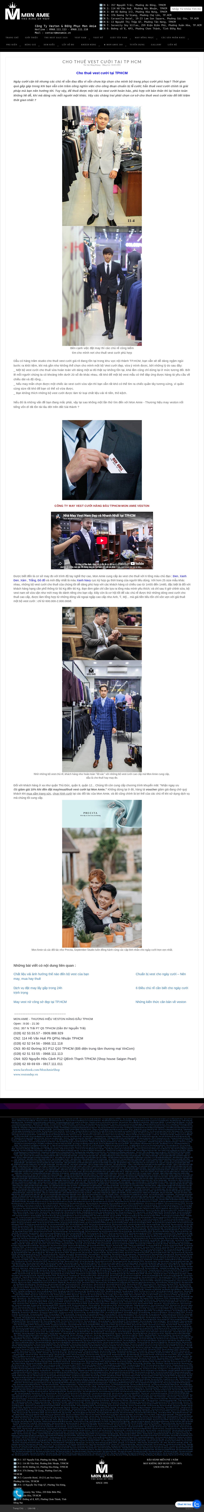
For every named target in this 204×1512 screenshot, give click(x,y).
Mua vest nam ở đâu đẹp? (66, 1411)
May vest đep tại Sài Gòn (29, 1317)
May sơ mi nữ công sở (112, 1414)
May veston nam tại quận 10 (37, 1453)
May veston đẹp (185, 1296)
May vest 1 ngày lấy (62, 1236)
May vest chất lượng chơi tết (97, 1240)
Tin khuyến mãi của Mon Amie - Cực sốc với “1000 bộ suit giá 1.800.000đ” (54, 1140)
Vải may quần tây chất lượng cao (114, 1312)
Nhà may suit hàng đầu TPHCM (91, 1324)
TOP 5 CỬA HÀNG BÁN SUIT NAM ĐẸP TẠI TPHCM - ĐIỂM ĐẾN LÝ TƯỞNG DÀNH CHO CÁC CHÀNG (123, 1191)
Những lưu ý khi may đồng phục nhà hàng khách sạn (103, 1141)
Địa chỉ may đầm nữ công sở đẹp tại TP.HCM (105, 1437)
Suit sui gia (77, 1404)
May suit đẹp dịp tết (134, 1240)
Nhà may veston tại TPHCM (145, 1303)
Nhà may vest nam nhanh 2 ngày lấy (111, 1263)
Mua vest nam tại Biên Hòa (109, 1345)
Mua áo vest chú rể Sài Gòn (51, 1326)
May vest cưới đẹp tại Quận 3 (24, 1379)
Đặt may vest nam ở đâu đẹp (85, 1302)
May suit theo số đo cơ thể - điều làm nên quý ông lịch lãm (115, 1374)
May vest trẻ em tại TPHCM (107, 1416)
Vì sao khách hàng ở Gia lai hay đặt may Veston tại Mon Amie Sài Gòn (88, 1389)
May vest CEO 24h (35, 1266)
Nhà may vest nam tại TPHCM (57, 1289)
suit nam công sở (66, 1400)
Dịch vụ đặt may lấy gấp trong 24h (38, 988)
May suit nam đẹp (90, 1287)
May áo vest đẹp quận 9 (132, 1321)
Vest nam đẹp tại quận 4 (28, 1333)
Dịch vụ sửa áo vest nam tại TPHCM (77, 1303)
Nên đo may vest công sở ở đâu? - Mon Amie (57, 1138)
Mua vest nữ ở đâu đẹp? (51, 1411)
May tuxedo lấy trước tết (144, 1254)
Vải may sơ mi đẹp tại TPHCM (176, 1312)
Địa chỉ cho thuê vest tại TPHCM (160, 1305)
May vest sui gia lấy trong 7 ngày (125, 1226)
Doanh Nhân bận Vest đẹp (116, 1323)
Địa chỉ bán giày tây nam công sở (177, 1273)
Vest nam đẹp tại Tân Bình (53, 1331)
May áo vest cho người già (46, 1354)
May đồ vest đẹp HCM (49, 1319)
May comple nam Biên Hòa (94, 1342)
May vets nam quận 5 (173, 1286)
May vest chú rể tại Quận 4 (110, 1397)
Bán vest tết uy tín (138, 1214)
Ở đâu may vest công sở (68, 1240)
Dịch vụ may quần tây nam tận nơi (118, 1203)
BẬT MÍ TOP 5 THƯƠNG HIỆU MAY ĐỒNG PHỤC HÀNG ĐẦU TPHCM (61, 1194)
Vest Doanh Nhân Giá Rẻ (78, 1409)
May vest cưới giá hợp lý (108, 1279)
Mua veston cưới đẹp (61, 1360)
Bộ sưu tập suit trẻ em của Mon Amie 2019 (119, 1282)
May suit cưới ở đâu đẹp (91, 1374)
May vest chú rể (129, 1252)
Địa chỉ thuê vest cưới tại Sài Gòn (131, 1377)
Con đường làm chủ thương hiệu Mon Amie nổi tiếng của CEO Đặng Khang (144, 1127)
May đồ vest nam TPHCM (161, 1298)
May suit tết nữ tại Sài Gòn (48, 1256)
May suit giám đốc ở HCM (101, 1277)
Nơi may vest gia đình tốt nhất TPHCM (58, 1224)
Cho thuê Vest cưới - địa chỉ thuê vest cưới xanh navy (87, 1428)
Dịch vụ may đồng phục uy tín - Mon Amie (40, 1136)
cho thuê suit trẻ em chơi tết (119, 1242)
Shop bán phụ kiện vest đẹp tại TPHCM (126, 1351)
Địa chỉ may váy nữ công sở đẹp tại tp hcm (26, 1439)
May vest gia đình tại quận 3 (57, 1229)
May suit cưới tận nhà (99, 1284)
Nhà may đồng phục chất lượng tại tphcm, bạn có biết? (144, 1143)
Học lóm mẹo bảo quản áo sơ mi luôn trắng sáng (154, 1370)
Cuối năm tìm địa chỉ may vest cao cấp (169, 1258)
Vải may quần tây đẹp (144, 1312)
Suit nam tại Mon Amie (158, 1407)
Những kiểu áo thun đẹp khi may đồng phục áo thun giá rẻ (163, 1141)
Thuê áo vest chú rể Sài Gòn (63, 1319)
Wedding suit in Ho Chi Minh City (53, 1316)
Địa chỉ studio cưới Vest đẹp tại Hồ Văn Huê (28, 1384)
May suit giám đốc (114, 1277)
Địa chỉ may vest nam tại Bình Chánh (81, 1395)
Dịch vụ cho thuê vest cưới (60, 1444)
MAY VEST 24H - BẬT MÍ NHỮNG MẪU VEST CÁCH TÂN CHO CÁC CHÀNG (131, 1178)
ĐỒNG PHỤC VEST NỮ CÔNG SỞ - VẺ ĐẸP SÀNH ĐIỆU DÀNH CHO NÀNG (124, 1168)
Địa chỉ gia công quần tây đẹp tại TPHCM (30, 1368)
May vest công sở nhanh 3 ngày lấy (35, 1263)
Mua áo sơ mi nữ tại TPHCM (160, 1419)
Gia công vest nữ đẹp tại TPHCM (136, 1365)
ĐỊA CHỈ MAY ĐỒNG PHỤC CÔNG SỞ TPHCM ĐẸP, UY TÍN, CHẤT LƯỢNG (77, 1154)
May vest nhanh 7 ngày (27, 1228)
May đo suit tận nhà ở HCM (73, 1284)
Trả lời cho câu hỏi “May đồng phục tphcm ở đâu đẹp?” (90, 1148)
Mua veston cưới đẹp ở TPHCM (36, 1347)
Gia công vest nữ (34, 1370)
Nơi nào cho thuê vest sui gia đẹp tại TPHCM (164, 1222)
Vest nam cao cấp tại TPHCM (58, 1270)
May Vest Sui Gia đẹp (26, 1418)
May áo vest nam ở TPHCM (95, 1349)
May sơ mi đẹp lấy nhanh (109, 1235)
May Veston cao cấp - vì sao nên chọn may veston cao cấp (95, 1393)
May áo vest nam (42, 1300)
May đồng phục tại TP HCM (136, 1455)
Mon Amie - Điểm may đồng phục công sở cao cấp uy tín (151, 1152)
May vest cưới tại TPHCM (62, 1252)
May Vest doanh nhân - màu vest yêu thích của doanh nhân (70, 1426)
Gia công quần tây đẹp (113, 1309)
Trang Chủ (12, 38)
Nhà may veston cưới (94, 1305)
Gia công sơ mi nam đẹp (126, 1309)
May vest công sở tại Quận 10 (93, 1280)
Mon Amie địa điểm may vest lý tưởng (73, 1279)
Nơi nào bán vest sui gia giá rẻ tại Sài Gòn (36, 1224)
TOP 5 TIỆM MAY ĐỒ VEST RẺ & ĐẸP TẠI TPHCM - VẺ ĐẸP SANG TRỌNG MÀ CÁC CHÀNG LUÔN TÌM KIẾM (93, 1192)
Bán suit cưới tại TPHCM (72, 1261)
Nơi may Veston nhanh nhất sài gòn (153, 1381)
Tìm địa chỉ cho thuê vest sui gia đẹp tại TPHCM (72, 1221)
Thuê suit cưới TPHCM (159, 1323)
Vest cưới (59, 1265)
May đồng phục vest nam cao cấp (43, 1280)
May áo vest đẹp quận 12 (90, 1321)
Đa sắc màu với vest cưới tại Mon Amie (59, 1363)
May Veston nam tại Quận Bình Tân (25, 1451)
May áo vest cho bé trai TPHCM (110, 1360)
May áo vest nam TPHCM (151, 1302)
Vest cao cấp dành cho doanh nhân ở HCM (59, 1268)
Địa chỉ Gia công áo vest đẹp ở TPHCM (76, 1368)
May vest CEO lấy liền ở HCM (49, 1266)
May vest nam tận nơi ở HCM (25, 1286)
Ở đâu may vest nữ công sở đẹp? (165, 1414)
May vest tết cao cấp (118, 1219)
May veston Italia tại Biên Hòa (43, 1342)
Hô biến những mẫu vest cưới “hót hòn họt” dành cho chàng (53, 1134)
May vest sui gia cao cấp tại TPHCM (150, 1215)
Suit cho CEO (42, 1243)
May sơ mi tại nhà (174, 1208)
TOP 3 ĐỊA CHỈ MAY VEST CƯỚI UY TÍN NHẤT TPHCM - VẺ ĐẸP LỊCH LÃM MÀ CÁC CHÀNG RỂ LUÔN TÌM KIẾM (122, 1198)
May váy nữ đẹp (92, 1411)
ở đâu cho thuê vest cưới (99, 1249)
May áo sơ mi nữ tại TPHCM (92, 1360)
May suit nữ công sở (32, 1400)
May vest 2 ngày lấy (50, 1236)
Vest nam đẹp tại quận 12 (97, 1331)
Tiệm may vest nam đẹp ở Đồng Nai (147, 1340)
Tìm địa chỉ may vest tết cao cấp (131, 1215)
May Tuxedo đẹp (22, 1300)
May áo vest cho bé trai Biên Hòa (42, 1340)
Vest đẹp (186, 1442)
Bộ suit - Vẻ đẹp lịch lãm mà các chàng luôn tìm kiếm (143, 1129)
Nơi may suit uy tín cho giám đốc (132, 1275)
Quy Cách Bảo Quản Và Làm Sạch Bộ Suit (53, 1131)
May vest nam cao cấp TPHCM (71, 1358)
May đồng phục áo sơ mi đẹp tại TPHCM (116, 1289)
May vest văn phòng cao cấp (140, 1238)
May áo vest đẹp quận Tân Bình (52, 1321)
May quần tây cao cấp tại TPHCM (96, 1291)
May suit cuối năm (134, 1256)
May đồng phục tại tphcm (155, 1425)
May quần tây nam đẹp (148, 1411)
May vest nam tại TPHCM (122, 1296)
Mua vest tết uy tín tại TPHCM (124, 1214)
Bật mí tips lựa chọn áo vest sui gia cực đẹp (113, 1133)
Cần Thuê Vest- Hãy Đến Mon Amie (78, 1444)
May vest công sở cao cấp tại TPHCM (52, 1242)
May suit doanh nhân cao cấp (130, 1358)
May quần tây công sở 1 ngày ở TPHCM (25, 1235)
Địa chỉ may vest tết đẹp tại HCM (84, 1215)
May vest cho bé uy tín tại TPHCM (43, 1231)
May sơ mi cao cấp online (153, 1210)
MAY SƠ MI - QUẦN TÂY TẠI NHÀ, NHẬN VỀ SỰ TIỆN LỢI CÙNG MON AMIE (98, 1180)
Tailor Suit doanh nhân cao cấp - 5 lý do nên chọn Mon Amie (72, 1141)
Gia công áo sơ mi (163, 1368)
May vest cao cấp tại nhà (47, 1210)
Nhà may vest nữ (34, 1287)
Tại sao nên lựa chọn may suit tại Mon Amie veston (70, 1374)
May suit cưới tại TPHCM (108, 1324)
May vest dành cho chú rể (115, 1266)
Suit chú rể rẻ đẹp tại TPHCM (150, 1404)
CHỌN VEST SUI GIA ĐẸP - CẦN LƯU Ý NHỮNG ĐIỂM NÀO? (44, 1192)
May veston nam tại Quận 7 (146, 1279)
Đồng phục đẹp (62, 1282)
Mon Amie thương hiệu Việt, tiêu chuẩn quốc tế (163, 1374)
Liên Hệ (172, 45)
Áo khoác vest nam (150, 1300)
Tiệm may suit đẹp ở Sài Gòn (69, 1370)
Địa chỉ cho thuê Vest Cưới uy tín (101, 1384)
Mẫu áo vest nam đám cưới (120, 1300)
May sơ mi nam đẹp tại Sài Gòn (95, 1293)
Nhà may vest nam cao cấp (37, 1331)
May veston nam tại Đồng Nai (119, 1453)
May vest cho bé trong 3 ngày (76, 1231)
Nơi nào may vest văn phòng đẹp (46, 1238)
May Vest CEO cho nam (93, 1205)
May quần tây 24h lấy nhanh (61, 1235)
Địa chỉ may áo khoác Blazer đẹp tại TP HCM (79, 1437)
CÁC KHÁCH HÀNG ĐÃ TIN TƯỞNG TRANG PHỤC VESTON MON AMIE (120, 1156)
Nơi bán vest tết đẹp (36, 1215)
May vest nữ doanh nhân (151, 1268)
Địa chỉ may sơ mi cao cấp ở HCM (76, 1293)
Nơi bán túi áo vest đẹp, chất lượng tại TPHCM (42, 1367)
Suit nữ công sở (56, 1400)
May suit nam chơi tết (81, 1256)
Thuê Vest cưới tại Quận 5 (84, 1384)
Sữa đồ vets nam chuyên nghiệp (88, 1307)
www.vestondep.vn (26, 1074)
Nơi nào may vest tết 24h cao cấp (74, 1219)
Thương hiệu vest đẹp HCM (168, 1316)
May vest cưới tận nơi (87, 1286)
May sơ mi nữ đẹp (108, 1294)
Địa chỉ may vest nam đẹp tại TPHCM (170, 1356)
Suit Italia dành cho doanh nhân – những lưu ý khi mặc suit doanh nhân (35, 1426)
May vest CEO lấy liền (180, 1266)
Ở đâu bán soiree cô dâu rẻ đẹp (23, 1402)
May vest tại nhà (103, 1203)
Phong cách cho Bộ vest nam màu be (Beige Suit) (119, 1439)
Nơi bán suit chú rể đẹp (119, 1404)
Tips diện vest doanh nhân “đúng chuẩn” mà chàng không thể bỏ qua (88, 1138)
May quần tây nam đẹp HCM (113, 1291)
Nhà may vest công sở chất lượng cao (129, 1258)
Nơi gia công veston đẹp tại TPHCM (79, 1310)
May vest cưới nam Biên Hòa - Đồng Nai (164, 1337)
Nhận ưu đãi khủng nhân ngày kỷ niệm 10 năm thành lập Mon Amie (93, 1140)
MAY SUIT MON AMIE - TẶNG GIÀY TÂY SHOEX (174, 1192)
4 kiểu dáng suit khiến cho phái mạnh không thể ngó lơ (121, 1138)
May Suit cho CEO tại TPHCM (59, 1245)
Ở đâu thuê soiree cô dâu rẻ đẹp (41, 1402)
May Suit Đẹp (135, 1298)
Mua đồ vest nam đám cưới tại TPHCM (166, 1354)
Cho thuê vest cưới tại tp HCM (85, 1446)
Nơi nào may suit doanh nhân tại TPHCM (123, 1243)
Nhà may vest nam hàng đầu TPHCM (95, 1356)
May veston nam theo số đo (62, 1448)
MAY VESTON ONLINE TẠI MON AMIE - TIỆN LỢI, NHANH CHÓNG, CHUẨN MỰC (69, 1191)
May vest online (141, 1212)
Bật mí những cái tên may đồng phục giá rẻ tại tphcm (172, 1150)
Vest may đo (185, 1356)
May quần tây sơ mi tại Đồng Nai (41, 1337)
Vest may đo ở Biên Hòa (26, 1340)
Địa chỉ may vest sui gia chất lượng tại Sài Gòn (52, 1233)
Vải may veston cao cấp (155, 1314)
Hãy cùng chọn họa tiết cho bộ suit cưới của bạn (110, 1127)
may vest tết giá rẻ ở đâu (167, 1240)
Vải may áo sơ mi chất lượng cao (29, 1312)
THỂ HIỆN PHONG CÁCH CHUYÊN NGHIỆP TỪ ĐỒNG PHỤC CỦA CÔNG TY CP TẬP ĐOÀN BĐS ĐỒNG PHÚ (140, 1157)
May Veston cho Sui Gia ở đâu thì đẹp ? (119, 1421)
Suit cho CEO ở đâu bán (68, 1243)
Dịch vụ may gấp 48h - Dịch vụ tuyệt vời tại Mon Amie (50, 1133)
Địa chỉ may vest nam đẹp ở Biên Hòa (119, 1344)
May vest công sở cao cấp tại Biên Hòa (81, 1344)
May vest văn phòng (22, 1240)
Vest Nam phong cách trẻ (57, 1442)
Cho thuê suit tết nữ (158, 1259)
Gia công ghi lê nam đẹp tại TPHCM (97, 1368)
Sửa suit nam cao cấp (65, 1305)
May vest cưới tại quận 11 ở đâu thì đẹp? (178, 1395)
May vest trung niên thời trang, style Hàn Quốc (121, 1372)
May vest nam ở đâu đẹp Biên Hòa (61, 1342)
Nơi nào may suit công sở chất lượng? (57, 1398)
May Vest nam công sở (72, 1416)
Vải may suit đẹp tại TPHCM (56, 1314)
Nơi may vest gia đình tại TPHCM (79, 1224)
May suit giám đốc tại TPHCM (143, 1243)
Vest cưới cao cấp (117, 1245)
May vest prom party (101, 1282)
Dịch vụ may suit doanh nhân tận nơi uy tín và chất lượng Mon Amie (30, 1119)
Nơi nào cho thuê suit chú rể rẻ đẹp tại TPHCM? (47, 1405)
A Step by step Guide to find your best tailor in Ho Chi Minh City (117, 1316)
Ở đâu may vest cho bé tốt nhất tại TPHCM (53, 1217)
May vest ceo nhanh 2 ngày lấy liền (170, 1263)
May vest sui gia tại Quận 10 (57, 1226)
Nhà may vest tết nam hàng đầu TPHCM (178, 1249)
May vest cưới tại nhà (67, 1379)
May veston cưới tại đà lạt (26, 1389)
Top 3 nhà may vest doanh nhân (113, 1199)
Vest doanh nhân (100, 1287)
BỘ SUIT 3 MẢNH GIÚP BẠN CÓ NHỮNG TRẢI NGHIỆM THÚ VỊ (35, 1157)
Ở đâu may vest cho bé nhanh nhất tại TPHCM (78, 1217)
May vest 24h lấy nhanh (112, 1236)
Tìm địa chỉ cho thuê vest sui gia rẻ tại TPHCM (45, 1221)
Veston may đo (24, 1268)
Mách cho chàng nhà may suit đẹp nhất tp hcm (27, 1147)
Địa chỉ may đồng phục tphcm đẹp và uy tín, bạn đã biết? (114, 1143)
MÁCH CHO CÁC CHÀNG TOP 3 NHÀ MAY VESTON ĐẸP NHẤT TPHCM (83, 1199)
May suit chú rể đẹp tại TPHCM (175, 1323)
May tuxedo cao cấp (180, 1254)
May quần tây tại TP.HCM (114, 1375)
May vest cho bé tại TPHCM (56, 1219)
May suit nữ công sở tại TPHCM (178, 1398)
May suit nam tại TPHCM (159, 1287)
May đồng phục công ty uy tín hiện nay (130, 1277)
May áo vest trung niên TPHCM (171, 1360)
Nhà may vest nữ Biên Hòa (59, 1340)
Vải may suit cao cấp (80, 1314)
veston (165, 1442)
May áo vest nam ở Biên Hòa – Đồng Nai (133, 1335)
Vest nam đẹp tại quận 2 (55, 1333)
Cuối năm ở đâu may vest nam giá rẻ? (39, 1259)
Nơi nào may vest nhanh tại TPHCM (26, 1222)
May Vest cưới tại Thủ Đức (74, 1391)
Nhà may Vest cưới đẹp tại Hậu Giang (76, 1388)
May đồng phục (149, 1455)
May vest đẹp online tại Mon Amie (108, 1212)
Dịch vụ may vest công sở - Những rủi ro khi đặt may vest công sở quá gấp (130, 1134)
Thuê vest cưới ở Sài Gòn (48, 1328)
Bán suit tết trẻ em (161, 1242)
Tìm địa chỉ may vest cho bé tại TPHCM (29, 1217)
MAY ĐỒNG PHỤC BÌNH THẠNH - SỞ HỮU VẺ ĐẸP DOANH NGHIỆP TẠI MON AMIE (87, 1161)
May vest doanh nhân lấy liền (83, 1266)
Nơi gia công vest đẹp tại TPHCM (59, 1310)
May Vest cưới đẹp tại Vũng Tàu (135, 1388)
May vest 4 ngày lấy (22, 1236)
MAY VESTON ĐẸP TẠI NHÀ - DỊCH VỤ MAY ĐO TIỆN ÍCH (148, 1196)
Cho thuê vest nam (99, 1289)
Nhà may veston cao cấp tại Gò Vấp (101, 1395)
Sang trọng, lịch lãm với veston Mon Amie (128, 1280)
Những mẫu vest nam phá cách (86, 1455)
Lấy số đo (68, 45)
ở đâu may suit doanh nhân (104, 1243)
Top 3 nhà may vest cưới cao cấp (132, 1199)
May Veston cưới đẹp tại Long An (162, 1389)
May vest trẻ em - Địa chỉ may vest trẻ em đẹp (44, 1393)
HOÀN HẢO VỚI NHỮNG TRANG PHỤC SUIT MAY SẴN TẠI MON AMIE (34, 1164)
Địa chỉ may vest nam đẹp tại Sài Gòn (82, 1330)
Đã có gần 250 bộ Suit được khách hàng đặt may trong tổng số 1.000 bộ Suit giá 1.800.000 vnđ (124, 1131)
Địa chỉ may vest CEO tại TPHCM (172, 1270)
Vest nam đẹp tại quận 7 (165, 1331)
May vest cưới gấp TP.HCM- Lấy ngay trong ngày (173, 1375)
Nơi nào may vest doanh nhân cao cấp (152, 1275)
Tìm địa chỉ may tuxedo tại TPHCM (57, 1247)
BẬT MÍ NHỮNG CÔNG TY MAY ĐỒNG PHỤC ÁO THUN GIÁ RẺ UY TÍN (137, 1163)
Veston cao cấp (81, 1287)
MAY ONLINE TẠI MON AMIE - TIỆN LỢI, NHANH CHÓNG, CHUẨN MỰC (91, 1164)
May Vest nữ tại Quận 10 (72, 1423)
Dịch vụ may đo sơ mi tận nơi (50, 1205)
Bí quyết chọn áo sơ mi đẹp (170, 1379)
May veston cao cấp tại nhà (81, 1379)
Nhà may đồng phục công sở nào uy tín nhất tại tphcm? (132, 1141)
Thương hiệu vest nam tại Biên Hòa (24, 1344)
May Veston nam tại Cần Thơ (34, 1449)
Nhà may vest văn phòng (171, 1238)
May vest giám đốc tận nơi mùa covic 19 (37, 1201)
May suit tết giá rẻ (68, 1242)
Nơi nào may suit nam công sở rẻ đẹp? (104, 1398)
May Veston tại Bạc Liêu (38, 1386)
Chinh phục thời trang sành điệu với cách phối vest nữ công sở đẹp (140, 1136)
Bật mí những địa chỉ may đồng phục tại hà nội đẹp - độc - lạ (35, 1145)
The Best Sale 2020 (56, 38)
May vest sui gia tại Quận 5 (73, 1226)
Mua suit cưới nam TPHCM (42, 1324)
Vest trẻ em (145, 1416)
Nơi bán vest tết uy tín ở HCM (26, 1214)
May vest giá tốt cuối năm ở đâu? (23, 1252)
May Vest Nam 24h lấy (21, 1440)
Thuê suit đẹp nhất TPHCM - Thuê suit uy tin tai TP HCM (97, 1425)
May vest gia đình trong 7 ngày (138, 1228)
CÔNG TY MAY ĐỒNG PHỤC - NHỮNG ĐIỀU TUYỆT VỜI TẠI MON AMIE (36, 1168)
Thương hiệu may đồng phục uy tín (27, 1291)
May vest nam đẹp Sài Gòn (140, 1333)
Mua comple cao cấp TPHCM (163, 1279)
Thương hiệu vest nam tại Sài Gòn (180, 1328)
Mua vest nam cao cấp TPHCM (147, 1358)
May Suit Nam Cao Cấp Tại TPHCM (33, 1407)
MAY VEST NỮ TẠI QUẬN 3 (135, 1423)
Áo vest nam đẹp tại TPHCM (173, 1440)
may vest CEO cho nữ (80, 1205)
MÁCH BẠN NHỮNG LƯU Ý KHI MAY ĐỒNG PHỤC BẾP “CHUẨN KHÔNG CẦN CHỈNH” (138, 1161)
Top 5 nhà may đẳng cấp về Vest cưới (140, 1384)
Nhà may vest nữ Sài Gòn (78, 1354)
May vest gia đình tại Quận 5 (41, 1229)
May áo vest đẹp (82, 1323)
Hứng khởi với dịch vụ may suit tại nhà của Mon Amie (103, 1122)
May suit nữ (67, 1407)
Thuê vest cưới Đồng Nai (145, 1337)
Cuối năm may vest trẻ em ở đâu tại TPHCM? (107, 1259)
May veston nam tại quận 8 (94, 1451)
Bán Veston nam (116, 1448)
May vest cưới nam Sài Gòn (82, 1326)
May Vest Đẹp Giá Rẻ (26, 1421)
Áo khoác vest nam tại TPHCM (62, 1294)
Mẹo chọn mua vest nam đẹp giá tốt (140, 1421)
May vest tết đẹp (129, 1219)
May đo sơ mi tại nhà (149, 1208)
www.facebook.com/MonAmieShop (37, 1069)
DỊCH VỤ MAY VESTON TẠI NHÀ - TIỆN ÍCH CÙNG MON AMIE (56, 1182)
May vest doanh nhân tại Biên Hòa (79, 1345)
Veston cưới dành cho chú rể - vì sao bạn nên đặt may (99, 1432)
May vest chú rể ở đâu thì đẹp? (122, 1418)
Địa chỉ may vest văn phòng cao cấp (160, 1236)
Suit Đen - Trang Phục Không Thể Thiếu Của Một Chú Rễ (47, 1433)
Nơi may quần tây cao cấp (86, 1289)
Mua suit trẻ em (115, 1402)
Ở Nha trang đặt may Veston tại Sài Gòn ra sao (120, 1389)
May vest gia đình (124, 1228)
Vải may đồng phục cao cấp (180, 1310)
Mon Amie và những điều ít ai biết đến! (41, 1129)
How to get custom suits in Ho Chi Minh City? (147, 1316)
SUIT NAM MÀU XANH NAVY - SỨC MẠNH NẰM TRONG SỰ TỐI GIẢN (54, 1180)
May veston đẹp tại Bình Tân (90, 1391)
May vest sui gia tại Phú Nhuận (89, 1226)
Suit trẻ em (186, 1402)
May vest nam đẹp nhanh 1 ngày (71, 1265)
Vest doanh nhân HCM (112, 1326)
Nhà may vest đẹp (137, 1363)
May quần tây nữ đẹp (136, 1411)
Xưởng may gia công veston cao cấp (165, 1300)
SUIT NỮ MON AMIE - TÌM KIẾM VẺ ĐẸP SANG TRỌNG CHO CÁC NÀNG (147, 1177)
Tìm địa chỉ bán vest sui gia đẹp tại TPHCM (173, 1215)
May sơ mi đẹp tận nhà (162, 1208)
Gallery (156, 45)
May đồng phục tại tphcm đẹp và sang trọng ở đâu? (119, 1148)
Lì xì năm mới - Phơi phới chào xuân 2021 (163, 1134)
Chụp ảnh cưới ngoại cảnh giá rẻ (155, 1440)
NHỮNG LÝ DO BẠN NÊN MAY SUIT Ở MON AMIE (170, 1198)
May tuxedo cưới (22, 1298)
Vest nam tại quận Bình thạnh (53, 1455)
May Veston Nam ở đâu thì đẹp (22, 1386)
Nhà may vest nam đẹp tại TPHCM (71, 1365)
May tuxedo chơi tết (169, 1254)
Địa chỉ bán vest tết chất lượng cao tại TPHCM (89, 1214)
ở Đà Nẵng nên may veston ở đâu (143, 1389)
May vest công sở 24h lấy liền (103, 1242)
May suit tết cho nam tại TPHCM (65, 1256)
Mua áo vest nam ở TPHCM (43, 1349)
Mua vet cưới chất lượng (95, 1379)
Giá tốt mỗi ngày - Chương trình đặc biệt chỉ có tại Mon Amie (81, 1131)
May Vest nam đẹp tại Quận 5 (94, 1397)
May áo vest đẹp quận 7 (159, 1321)
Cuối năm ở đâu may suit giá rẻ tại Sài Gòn (82, 1259)
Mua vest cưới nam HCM (126, 1326)
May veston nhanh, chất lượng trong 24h (152, 1377)
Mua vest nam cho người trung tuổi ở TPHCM (28, 1328)
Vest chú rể (109, 1245)
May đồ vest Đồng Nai (151, 1335)
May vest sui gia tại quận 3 (145, 1217)
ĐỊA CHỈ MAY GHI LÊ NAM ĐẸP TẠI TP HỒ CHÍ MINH (61, 1435)
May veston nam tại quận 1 (22, 1453)
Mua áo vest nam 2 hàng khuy (125, 1361)
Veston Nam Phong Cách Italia (144, 1444)
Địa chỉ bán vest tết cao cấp (56, 1214)
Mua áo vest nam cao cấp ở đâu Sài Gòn (128, 1330)
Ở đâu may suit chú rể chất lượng (100, 1400)
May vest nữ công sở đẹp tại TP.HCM (40, 1002)
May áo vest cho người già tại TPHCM (66, 1328)
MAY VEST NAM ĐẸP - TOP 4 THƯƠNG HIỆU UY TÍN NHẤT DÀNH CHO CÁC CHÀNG (143, 1182)
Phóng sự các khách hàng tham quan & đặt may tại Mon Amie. (78, 1126)
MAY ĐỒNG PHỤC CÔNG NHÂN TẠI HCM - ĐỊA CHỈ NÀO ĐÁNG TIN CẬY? (48, 1159)
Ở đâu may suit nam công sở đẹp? (159, 1398)
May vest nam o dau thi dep (175, 1442)
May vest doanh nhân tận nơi (100, 1266)
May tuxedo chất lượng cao (41, 1296)
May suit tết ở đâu (36, 1242)
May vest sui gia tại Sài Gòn (41, 1226)
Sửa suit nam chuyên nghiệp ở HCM (168, 1302)
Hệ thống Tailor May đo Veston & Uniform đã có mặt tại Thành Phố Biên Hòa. (37, 1335)
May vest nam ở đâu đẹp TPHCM (99, 1347)
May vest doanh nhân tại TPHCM (168, 1277)
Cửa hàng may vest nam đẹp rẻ (151, 1356)
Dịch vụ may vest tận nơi (61, 1208)
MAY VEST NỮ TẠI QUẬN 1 (152, 1423)
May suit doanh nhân (183, 1277)
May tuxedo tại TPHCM (61, 1298)
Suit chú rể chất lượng (101, 1405)
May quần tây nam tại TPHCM (92, 1279)
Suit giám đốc (21, 1243)
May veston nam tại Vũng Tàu (154, 1453)
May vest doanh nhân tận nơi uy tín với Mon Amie (136, 1119)
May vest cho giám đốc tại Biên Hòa (146, 1338)
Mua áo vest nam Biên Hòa (100, 1344)
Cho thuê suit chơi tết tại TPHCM (146, 1242)
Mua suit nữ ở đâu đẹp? (166, 1405)
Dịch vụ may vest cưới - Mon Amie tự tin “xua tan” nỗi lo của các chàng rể (89, 1134)
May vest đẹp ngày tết (146, 1250)
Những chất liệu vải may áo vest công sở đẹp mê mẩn (67, 1136)
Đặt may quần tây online (105, 1210)
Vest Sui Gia (36, 1418)
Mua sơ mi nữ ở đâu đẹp (37, 1411)
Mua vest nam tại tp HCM (158, 1409)
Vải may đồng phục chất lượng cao (162, 1310)
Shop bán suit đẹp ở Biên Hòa (61, 1345)
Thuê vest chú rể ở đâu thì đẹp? (48, 1418)
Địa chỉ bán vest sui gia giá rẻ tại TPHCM (140, 1233)
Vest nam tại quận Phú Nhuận (170, 1453)
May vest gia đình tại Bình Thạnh (123, 1229)
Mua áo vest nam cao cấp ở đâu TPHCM (92, 1358)
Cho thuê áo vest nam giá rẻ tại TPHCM (157, 1446)
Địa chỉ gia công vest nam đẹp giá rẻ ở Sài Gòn (158, 1365)
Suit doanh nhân (121, 1353)
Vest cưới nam (158, 1303)
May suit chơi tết (144, 1240)
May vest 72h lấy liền (87, 1236)
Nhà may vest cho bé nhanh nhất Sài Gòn (100, 1224)
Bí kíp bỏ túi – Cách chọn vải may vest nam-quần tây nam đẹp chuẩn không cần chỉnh (55, 1372)
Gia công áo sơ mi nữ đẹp (150, 1368)
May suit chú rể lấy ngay (96, 1258)
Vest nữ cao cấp (183, 1293)
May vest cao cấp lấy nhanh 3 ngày (179, 1261)
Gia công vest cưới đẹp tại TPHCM (130, 1367)
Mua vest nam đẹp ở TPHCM (102, 1302)
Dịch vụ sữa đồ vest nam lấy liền (164, 1307)
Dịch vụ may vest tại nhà (23, 1210)
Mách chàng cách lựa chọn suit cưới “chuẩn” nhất (150, 1147)
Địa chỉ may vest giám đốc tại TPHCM (77, 1270)
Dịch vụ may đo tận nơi (145, 1207)
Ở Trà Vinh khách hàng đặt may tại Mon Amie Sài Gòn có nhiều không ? (136, 1386)
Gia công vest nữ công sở (62, 1367)
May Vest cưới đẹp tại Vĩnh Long (164, 1386)
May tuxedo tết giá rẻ (94, 1254)
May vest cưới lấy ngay (99, 1252)
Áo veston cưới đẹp (36, 1305)
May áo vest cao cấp (122, 1319)
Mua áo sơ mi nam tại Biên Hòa (110, 1338)
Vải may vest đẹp (143, 1314)
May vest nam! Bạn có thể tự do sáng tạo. (146, 1412)
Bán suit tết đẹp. (171, 1242)
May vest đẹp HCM (42, 1317)
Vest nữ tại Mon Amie (161, 1282)
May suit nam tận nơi (87, 1284)
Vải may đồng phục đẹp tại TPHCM (142, 1310)
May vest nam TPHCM (22, 1326)
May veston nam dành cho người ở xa (165, 1448)
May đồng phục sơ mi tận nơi (160, 1207)
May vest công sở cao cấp (120, 1261)
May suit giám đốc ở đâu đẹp (160, 1243)
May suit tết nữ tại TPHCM (33, 1256)
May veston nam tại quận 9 (79, 1451)
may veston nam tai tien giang (51, 1449)
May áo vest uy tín (72, 1323)
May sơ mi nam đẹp (139, 1293)
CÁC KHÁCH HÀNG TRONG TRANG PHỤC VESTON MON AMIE (90, 1178)
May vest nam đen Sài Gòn (66, 1326)
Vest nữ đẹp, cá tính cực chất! (36, 1419)
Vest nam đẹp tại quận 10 (124, 1331)
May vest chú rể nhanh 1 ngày (89, 1265)
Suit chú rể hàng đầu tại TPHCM (85, 1405)
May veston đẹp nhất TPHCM (50, 1305)
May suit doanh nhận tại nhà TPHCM (116, 1284)
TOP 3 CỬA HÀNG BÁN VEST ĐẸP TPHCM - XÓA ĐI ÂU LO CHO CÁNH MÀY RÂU (67, 1196)
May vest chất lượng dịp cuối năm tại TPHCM (30, 1254)
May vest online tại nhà (92, 1203)
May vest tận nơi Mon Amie (30, 1208)
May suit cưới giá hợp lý (40, 1258)
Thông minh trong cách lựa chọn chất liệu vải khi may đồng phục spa (152, 1148)
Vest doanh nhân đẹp (105, 1268)
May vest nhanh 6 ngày (40, 1228)
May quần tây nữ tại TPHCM (76, 1298)
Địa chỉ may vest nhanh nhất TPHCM (76, 1233)
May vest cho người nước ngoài (56, 1284)
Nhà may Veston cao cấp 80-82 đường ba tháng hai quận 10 (92, 1382)
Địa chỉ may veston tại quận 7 (63, 1397)
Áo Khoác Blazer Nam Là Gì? (141, 1439)
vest (161, 1442)
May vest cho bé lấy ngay (125, 1231)
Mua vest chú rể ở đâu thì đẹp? (66, 1418)
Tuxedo (125, 1245)
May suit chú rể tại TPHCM (55, 1258)
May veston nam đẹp (141, 1272)
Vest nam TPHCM (90, 1300)
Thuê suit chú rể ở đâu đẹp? (88, 1404)
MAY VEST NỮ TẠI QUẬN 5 (119, 1423)
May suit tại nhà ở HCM (149, 1284)
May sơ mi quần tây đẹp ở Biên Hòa (25, 1342)
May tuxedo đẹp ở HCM (175, 1298)
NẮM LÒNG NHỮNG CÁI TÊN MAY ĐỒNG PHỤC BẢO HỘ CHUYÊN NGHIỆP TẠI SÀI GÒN (90, 1163)
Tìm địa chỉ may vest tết (82, 1240)
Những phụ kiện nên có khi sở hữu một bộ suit (44, 1282)
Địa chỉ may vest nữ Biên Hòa (156, 1344)
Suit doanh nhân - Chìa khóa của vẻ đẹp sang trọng (47, 1126)
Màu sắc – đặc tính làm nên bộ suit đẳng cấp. (58, 1409)
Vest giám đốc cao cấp (174, 1265)
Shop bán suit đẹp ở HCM (78, 1361)
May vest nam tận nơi (99, 1286)
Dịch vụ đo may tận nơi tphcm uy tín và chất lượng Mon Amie (166, 1119)
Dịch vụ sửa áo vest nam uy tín (171, 1303)
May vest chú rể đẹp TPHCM (107, 1351)
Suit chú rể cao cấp (180, 1247)
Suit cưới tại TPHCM (148, 1247)
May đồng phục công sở (160, 1455)
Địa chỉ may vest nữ (111, 1287)
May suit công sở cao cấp (111, 1258)
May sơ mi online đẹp (22, 1212)
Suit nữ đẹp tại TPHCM (86, 1407)
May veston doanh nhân (70, 1277)
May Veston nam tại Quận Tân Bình (45, 1451)
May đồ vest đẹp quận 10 (99, 1317)
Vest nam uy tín (88, 1335)
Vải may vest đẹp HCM (111, 1314)
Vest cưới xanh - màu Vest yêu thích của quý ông (154, 1393)
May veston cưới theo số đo (77, 1448)
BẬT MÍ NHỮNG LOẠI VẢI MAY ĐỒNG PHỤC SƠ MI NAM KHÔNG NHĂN (49, 1178)
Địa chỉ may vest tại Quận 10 (60, 1280)
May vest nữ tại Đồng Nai (164, 1335)
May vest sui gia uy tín (177, 1224)
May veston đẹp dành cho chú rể (156, 1272)
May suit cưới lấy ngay (27, 1258)
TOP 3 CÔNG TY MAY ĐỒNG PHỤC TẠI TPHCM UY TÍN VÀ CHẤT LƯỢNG (60, 1166)
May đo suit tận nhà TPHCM (134, 1284)
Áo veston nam (34, 1303)
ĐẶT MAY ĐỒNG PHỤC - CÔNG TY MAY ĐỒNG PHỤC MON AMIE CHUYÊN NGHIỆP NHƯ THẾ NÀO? (142, 1164)
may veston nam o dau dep (176, 1446)
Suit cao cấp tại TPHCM (89, 1243)
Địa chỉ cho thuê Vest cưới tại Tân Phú (109, 1391)
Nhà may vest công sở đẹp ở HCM (60, 1259)
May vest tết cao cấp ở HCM (101, 1215)
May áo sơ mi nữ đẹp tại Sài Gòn (40, 1293)
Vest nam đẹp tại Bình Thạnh (82, 1331)
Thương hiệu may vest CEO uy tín (138, 1270)
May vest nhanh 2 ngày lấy (96, 1228)
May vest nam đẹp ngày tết (105, 1219)
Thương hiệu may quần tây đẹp (153, 1289)
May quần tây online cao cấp (90, 1210)
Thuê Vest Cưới (47, 1444)
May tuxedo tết (70, 1254)
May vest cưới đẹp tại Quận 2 (145, 1397)
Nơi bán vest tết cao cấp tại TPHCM (153, 1214)
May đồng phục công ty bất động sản (171, 1289)
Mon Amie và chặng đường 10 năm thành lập (170, 1129)
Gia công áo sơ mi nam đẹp (134, 1368)
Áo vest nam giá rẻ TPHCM (55, 1302)
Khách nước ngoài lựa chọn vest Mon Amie (143, 1282)
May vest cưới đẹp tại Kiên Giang (107, 1386)
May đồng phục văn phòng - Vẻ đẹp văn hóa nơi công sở (59, 1148)
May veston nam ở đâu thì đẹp (34, 1444)
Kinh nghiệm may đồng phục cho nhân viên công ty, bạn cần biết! (54, 1143)
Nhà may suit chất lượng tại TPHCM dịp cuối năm (48, 1250)
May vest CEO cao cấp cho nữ (34, 1207)
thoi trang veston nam (153, 1442)
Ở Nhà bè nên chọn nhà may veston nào (37, 1391)
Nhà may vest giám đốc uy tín (34, 1272)
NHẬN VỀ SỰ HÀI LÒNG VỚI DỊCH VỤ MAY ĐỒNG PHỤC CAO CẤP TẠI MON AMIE (38, 1161)
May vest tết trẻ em (158, 1250)
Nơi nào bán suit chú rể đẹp (175, 1404)
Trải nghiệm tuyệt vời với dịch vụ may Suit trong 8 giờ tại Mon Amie (147, 1145)
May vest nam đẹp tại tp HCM (53, 1412)
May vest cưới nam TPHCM (75, 1351)
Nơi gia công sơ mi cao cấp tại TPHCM (158, 1309)
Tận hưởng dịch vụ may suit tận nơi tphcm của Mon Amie (39, 1122)
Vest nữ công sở (84, 1416)
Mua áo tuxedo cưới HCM (147, 1354)
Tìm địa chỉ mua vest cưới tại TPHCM (172, 1245)
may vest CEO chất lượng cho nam (110, 1205)
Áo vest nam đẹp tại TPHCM (48, 1287)
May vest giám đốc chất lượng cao (158, 1265)
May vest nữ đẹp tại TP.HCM (98, 1375)
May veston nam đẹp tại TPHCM (135, 1273)
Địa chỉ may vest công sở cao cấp (149, 1258)
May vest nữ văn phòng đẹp (104, 1238)
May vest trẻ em (178, 1291)
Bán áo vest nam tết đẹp (41, 1214)
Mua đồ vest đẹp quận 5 (125, 1317)
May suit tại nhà (161, 1284)
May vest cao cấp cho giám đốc (58, 1353)
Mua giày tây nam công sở (160, 1273)
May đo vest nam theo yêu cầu (172, 1363)
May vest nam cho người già (79, 1349)
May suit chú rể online (83, 1258)
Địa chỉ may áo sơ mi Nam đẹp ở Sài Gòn (106, 1433)
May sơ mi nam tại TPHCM (21, 1287)
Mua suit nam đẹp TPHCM (75, 1353)
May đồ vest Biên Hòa (95, 1345)
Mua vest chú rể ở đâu (84, 1250)
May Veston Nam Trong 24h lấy (28, 1423)
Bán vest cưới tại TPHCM (40, 1261)
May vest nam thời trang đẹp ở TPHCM (36, 1363)
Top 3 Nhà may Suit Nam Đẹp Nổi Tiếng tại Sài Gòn (165, 1384)
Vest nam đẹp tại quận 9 (138, 1331)
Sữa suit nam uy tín (175, 1305)
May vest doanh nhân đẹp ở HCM (150, 1266)
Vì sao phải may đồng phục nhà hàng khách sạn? (93, 1150)
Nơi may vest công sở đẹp (87, 1261)
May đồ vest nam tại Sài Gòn (162, 1328)
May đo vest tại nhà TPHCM (41, 1286)
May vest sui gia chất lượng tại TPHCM (126, 1217)
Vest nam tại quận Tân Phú (37, 1455)
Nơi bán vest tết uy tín (70, 1214)
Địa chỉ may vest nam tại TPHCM (168, 1294)
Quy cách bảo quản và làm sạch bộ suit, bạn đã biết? (88, 1147)
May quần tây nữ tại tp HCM (104, 1411)
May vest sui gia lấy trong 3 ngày (144, 1226)
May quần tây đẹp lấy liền (76, 1235)
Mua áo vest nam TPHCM (181, 1358)
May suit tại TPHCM (171, 1324)
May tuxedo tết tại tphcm (81, 1254)
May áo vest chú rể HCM (36, 1326)
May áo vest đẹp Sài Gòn (149, 1319)
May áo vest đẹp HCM (163, 1319)
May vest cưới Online (156, 1379)
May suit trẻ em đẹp (176, 1402)
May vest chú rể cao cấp (177, 1252)
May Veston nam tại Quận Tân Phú (122, 1449)
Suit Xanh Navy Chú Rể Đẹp (107, 1409)
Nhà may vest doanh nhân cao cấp (52, 1272)
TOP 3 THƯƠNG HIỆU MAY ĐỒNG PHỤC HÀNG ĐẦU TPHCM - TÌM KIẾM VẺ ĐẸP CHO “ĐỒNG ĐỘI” (59, 1198)
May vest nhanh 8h (34, 1233)
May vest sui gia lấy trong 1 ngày (162, 1226)
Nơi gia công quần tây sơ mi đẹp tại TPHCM (114, 1365)
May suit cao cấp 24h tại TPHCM (96, 1245)
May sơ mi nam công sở (24, 1282)
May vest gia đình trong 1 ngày (172, 1228)
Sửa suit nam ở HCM (23, 1303)
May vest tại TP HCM (121, 1455)
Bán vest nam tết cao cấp (49, 1215)
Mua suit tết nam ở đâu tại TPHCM (115, 1250)
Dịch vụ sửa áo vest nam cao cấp (128, 1303)
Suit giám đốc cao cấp (31, 1243)
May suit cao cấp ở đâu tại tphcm (77, 1245)
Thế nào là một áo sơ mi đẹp (80, 1421)
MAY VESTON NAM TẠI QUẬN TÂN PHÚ (107, 1381)
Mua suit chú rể (163, 1404)
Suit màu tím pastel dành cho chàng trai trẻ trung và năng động (162, 1126)
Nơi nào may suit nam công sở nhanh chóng (81, 1398)
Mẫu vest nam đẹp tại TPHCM (104, 1300)
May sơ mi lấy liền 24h (140, 1235)
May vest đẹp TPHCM (54, 1317)
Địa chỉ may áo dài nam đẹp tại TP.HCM (73, 1439)
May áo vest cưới (111, 1319)
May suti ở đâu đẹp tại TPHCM (170, 1349)
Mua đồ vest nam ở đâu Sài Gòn (38, 1330)
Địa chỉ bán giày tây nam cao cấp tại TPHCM (63, 1273)
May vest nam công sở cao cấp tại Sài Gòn (104, 1330)
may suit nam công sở (45, 1400)
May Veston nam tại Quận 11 (63, 1451)
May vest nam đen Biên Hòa (71, 1338)
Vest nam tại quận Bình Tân (22, 1455)
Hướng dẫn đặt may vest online (90, 1212)
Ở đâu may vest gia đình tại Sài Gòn (162, 1221)
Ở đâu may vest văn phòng (178, 1236)
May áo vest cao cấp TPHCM (97, 1319)
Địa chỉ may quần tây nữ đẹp (136, 1289)
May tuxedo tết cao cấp (118, 1254)
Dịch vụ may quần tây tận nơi (136, 1203)
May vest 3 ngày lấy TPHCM (36, 1236)
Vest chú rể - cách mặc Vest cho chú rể (68, 1393)
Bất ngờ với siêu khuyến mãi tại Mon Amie (123, 1140)
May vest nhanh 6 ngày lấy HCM (172, 1235)
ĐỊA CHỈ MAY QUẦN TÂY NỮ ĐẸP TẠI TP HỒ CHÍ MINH (124, 1435)
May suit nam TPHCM (35, 1353)
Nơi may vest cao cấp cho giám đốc (173, 1275)
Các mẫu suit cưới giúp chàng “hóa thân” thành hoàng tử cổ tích (166, 1131)
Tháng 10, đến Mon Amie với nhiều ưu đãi (33, 1277)
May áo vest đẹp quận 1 (60, 1323)
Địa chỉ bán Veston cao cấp (171, 1381)
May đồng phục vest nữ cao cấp (61, 1361)
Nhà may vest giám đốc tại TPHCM (106, 1272)
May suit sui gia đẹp (46, 1404)
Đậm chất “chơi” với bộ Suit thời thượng (93, 1145)
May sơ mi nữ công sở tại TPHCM (75, 1414)
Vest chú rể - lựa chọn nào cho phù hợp (141, 1418)
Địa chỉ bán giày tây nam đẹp (118, 1273)
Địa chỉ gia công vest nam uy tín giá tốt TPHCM (107, 1367)
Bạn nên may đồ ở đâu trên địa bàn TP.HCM (58, 1375)
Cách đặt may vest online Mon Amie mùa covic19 (171, 1201)
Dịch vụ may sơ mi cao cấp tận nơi (154, 1203)
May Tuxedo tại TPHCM (146, 1298)
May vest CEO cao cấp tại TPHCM (40, 1273)
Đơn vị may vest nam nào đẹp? (52, 1365)
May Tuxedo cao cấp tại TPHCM (36, 1298)
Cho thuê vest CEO (98, 1207)
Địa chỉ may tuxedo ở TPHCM (172, 1296)
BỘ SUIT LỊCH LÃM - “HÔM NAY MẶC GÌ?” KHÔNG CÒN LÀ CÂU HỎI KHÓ (96, 1182)
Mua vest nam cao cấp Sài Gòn (168, 1330)
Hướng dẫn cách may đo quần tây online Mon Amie (68, 1210)
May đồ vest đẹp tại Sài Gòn (153, 1317)
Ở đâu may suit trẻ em (152, 1400)
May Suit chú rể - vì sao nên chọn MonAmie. (58, 1395)
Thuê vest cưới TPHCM (31, 1354)
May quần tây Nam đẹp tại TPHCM (85, 1433)
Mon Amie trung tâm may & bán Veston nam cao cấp (37, 1382)
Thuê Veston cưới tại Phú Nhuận (50, 1384)
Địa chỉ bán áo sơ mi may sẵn (147, 1291)
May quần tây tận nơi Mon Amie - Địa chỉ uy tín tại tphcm (117, 1120)
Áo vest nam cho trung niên (136, 1300)
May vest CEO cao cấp (116, 1275)
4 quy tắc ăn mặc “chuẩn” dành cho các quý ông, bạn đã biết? (119, 1147)
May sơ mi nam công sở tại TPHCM (95, 1414)
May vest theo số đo (91, 1448)
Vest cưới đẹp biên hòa (138, 1345)
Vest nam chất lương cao (76, 1335)
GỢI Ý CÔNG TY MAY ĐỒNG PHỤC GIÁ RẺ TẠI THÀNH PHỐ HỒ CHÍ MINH (104, 1166)
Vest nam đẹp (97, 1335)
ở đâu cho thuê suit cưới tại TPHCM (117, 1249)
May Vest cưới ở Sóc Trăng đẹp (88, 1386)
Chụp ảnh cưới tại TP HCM (175, 1455)
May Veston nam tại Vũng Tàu (86, 1449)
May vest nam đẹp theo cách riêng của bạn (84, 1412)
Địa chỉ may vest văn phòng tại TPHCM (66, 1238)
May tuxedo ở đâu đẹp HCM (137, 1296)
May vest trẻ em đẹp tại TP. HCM (131, 1375)
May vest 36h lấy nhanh (74, 1236)
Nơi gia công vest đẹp (113, 1310)
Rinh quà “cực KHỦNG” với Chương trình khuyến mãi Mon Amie (153, 1140)
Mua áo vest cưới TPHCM (140, 1349)
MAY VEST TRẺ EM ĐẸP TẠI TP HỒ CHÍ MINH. (35, 1437)
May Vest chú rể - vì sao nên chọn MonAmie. (159, 1432)
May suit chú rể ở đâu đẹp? (68, 1405)
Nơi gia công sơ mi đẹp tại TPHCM (179, 1309)
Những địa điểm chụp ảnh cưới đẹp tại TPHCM (65, 1440)
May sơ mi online (34, 1212)
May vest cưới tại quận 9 (31, 1397)
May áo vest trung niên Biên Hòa (174, 1344)
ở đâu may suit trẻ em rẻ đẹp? (137, 1400)
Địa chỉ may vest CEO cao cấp (28, 1275)
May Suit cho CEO (45, 1245)
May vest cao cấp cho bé (181, 1231)
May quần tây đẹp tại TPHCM (130, 1291)
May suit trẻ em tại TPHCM (162, 1402)
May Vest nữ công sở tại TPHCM (24, 1416)
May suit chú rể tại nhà (70, 1258)
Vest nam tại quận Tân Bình (69, 1455)
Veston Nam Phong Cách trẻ (65, 1453)
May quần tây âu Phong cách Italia (141, 1409)
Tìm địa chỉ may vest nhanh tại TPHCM (152, 1219)
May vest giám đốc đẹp (166, 1266)
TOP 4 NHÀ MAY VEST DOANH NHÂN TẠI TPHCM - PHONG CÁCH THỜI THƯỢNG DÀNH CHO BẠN (47, 1189)
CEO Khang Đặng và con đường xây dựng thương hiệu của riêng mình (78, 1127)
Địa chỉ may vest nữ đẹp (122, 1416)
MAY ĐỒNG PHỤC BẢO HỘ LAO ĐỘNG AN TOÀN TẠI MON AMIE (44, 1163)
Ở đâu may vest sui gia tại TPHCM (119, 1221)
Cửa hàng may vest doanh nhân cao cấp (133, 1268)
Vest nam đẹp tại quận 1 (69, 1333)
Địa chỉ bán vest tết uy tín (23, 1215)
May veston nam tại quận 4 (156, 1451)
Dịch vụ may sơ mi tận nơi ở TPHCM (175, 1203)
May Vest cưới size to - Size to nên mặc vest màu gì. (169, 1391)
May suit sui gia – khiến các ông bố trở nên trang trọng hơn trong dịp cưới (36, 1374)
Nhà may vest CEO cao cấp (120, 1270)
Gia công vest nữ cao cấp (147, 1367)
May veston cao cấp (105, 1354)
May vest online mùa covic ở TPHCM (146, 1201)
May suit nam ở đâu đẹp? (180, 1405)
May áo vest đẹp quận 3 (33, 1323)
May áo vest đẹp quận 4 (20, 1323)
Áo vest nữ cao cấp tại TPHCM (157, 1416)
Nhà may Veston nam (159, 1444)
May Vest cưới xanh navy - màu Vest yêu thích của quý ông (68, 1432)
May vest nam (93, 1418)
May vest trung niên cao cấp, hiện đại (144, 1372)
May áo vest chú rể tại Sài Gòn (80, 1319)
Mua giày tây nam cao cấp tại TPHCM (86, 1273)
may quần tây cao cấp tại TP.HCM (80, 1375)
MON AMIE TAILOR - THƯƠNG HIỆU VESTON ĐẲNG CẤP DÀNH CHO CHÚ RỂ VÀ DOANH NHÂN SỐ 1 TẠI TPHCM (131, 1184)
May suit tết (109, 1240)
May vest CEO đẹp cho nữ (66, 1205)
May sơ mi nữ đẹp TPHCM (171, 1293)
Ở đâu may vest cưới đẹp (170, 1377)
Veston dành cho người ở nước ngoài (132, 1448)
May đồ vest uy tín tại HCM (169, 1317)
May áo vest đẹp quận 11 (104, 1321)
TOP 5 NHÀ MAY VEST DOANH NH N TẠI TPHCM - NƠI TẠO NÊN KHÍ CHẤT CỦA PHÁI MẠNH (147, 1194)
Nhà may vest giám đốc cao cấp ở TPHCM (100, 1270)
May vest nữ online (45, 1212)
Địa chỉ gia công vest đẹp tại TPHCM (47, 1309)
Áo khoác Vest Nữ (148, 1433)
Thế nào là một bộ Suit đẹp (168, 1423)
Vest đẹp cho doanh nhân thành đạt (38, 1268)
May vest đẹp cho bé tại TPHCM (24, 1231)
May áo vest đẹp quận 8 (146, 1321)
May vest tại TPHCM (172, 1284)
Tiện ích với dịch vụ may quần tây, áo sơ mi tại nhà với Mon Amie (83, 1120)
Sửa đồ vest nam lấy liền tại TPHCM (37, 1302)
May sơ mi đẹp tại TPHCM (37, 1279)
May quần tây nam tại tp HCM (121, 1411)
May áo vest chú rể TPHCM (27, 1351)
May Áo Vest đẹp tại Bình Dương (160, 1421)
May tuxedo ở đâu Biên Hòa (75, 1340)
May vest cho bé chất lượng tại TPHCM (163, 1231)
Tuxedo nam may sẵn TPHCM (154, 1296)
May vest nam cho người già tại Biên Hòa (95, 1340)
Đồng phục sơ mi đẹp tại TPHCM (158, 1286)
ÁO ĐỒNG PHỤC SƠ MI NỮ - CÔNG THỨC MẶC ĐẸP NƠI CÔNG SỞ (61, 1177)
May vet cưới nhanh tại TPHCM (126, 1379)
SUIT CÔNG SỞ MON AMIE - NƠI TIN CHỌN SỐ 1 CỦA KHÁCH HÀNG (123, 1185)
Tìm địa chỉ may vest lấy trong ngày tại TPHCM (177, 1219)
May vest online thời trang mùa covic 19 (58, 1203)
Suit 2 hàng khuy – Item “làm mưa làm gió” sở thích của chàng (57, 1147)
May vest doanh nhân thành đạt (67, 1266)
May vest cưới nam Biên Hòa (128, 1338)
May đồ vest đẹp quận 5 (138, 1317)
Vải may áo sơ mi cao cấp (66, 1312)
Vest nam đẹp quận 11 (111, 1331)
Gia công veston (56, 1370)
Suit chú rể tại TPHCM (168, 1247)
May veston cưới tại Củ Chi (146, 1391)
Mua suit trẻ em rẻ (105, 1402)
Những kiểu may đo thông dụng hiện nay (165, 1280)
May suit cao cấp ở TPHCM (123, 1324)
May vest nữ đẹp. (67, 1412)
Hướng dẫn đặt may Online (44, 1440)
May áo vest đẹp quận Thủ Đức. (178, 1319)
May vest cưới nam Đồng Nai (58, 1337)
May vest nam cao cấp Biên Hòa (138, 1344)
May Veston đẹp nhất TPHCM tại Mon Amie (64, 1382)
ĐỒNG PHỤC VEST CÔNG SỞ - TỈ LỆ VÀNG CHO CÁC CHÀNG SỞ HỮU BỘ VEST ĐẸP (86, 1170)
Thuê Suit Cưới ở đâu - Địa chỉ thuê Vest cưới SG (68, 1425)
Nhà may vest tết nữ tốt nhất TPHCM (156, 1249)
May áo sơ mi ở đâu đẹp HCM (58, 1293)
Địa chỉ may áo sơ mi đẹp (46, 1294)
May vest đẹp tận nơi (89, 1208)
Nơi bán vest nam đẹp (107, 1419)
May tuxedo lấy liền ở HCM (71, 1296)
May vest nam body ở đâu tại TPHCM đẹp (120, 1363)
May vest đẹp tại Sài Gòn (124, 1287)
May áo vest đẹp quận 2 (47, 1323)
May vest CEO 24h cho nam (84, 1207)
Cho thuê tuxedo (148, 1259)
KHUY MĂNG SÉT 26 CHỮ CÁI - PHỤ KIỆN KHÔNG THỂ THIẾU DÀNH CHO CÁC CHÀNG (81, 1157)
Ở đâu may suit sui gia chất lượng (81, 1400)
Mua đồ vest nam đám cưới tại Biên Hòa (167, 1338)
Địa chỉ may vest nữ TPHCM (76, 1360)
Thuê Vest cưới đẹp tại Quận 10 (68, 1384)
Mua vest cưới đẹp (55, 1379)
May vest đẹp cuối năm (39, 1252)
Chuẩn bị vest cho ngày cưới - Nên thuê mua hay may (31, 1375)
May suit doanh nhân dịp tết (120, 1240)
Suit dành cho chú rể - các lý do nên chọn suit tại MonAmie (102, 1426)
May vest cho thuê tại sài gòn (102, 1446)
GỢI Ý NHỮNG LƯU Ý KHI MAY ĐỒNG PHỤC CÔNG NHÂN (125, 1159)
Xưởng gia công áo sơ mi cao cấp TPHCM (81, 1367)
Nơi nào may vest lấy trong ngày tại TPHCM (72, 1222)
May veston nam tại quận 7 (110, 1451)
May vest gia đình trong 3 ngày (155, 1228)
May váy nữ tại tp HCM (80, 1411)
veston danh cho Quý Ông (104, 1448)
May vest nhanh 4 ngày (66, 1228)
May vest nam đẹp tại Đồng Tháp (117, 1388)
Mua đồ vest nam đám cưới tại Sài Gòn (122, 1328)
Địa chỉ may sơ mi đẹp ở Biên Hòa (167, 1340)
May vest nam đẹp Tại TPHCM (22, 1365)
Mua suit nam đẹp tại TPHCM (26, 1324)
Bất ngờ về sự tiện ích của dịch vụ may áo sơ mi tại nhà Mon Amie (151, 1120)
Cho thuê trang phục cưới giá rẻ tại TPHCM (164, 1233)
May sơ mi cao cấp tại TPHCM (113, 1293)
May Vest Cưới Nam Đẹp (24, 1433)
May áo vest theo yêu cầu (135, 1319)
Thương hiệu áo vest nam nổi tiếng (133, 1302)
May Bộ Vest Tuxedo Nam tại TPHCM (43, 1448)
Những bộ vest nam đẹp (117, 1302)
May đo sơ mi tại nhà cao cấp (116, 1208)
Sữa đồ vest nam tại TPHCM (146, 1307)
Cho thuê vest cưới (125, 1259)
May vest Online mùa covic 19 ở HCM (103, 1201)
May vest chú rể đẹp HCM (98, 1326)
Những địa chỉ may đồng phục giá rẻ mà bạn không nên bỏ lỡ (57, 1152)
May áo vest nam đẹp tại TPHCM (27, 1307)
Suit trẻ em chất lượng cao (92, 1402)
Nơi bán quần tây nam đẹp (174, 1418)
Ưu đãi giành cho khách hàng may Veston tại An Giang (27, 1388)
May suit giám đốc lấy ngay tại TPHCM (39, 1240)
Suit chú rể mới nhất (113, 1405)
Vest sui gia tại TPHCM (88, 1282)
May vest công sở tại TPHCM (136, 1261)
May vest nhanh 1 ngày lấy (111, 1228)
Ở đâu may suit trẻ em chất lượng (119, 1400)
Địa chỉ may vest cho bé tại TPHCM (118, 1233)
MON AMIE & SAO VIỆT (62, 1164)
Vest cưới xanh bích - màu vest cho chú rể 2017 (158, 1430)
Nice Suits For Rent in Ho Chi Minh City (72, 1321)
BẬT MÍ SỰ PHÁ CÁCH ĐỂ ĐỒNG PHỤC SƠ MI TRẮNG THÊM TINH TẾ (103, 1171)
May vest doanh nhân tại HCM (150, 1277)
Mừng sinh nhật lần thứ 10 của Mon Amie (154, 1124)
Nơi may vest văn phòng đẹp (156, 1238)
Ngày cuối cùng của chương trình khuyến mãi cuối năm (67, 1145)
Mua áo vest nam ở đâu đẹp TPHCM (24, 1361)
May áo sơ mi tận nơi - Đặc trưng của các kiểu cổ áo (50, 1120)
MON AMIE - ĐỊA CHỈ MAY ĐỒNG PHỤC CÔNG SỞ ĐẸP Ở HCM (119, 1154)
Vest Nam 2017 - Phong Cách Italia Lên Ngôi (123, 1444)
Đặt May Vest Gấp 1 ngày (157, 1439)
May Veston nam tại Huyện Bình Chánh (143, 1449)
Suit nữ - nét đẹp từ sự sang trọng (142, 1407)
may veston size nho (26, 1448)
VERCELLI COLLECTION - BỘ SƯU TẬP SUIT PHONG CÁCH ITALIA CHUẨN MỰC (39, 1175)
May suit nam (136, 1266)
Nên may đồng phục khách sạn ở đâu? (147, 1150)
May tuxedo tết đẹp (106, 1254)
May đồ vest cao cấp (36, 1319)
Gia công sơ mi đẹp (28, 1310)
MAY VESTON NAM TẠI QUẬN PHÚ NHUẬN (82, 1381)
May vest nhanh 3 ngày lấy (81, 1228)
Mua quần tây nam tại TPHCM (143, 1419)
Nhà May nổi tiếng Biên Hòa (25, 1345)
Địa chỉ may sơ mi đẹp (151, 1345)
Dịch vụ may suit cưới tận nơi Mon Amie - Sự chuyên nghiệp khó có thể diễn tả (100, 1119)
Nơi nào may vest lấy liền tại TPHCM (95, 1222)
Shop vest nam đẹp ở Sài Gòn (86, 1328)
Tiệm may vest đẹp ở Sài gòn (176, 1347)
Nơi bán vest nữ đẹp (95, 1419)
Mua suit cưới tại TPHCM (132, 1250)
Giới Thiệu (31, 38)
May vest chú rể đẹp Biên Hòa (159, 1342)
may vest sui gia (90, 1442)
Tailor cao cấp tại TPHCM (141, 1286)
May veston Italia (131, 1353)
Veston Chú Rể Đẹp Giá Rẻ (123, 1409)
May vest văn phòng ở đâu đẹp (142, 1236)
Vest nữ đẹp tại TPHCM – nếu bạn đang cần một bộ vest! (173, 1412)
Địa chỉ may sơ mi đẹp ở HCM (154, 1293)
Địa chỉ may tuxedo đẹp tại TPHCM (89, 1296)
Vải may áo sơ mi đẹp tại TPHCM (48, 1312)
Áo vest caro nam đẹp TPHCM (108, 1353)
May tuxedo (62, 1254)
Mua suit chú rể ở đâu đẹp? (104, 1404)
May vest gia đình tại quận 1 (40, 1219)
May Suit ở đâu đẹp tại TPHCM (99, 1363)
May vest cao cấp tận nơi (75, 1208)
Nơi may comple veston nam (79, 1305)
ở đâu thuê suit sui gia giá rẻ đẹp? (168, 1400)
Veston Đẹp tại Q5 (70, 1442)
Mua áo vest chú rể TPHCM (43, 1351)
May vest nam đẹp (44, 1270)
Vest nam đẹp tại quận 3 (42, 1333)
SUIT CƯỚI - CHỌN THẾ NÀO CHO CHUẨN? (125, 1170)
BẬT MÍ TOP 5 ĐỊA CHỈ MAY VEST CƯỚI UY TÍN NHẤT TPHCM (100, 1194)
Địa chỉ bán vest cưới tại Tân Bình (129, 1391)
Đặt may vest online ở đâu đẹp (73, 1212)
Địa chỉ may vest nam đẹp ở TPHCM (31, 1358)
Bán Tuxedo (61, 1261)
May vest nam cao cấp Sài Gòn (123, 1333)
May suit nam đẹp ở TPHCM (139, 1324)
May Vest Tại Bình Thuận (182, 1448)
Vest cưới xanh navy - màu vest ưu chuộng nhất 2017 (126, 1393)
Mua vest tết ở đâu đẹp (170, 1212)
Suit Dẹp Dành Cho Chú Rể (160, 1433)
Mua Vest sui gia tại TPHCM (175, 1416)
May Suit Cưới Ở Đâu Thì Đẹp (88, 1423)
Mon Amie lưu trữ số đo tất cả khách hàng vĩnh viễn (85, 1377)
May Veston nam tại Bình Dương (104, 1449)
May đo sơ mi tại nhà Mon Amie (133, 1208)
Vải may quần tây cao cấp (131, 1312)
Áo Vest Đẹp (104, 1323)
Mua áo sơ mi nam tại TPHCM (167, 1345)
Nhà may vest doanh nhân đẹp (88, 1272)
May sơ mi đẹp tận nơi (101, 1208)
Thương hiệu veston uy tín (155, 1270)
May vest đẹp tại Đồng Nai (152, 1388)
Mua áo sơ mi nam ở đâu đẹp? (177, 1419)
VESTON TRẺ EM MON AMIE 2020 (88, 1156)
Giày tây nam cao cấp (103, 1273)
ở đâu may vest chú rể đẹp (30, 1249)
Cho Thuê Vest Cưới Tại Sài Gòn (174, 1439)
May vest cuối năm (87, 1252)
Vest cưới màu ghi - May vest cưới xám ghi (34, 1428)
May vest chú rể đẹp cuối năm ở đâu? (160, 1252)
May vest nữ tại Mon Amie (127, 1412)
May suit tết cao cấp (89, 1242)
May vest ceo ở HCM (103, 1275)
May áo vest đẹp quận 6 (173, 1321)
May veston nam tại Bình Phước (101, 1453)
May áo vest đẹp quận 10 (118, 1321)
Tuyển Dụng (137, 45)
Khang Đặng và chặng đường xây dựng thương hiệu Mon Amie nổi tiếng (39, 1127)
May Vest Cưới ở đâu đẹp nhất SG (44, 1425)
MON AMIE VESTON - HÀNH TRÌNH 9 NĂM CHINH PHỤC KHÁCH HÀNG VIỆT (161, 1154)
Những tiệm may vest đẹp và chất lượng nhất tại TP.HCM (93, 1370)
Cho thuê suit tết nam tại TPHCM (173, 1259)
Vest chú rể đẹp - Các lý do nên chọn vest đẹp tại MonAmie (130, 1432)
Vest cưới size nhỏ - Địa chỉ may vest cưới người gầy (117, 1428)
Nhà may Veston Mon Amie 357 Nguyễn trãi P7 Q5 (148, 1382)
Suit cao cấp (78, 1243)
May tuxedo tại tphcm (131, 1254)
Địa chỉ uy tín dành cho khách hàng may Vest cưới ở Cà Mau (62, 1386)
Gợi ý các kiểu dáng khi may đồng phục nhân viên (65, 1150)
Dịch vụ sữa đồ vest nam (180, 1307)
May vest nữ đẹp (45, 1442)
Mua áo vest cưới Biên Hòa (79, 1342)
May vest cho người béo (177, 1353)
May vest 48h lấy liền (100, 1236)
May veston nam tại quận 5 (140, 1451)
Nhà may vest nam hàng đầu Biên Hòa (45, 1344)
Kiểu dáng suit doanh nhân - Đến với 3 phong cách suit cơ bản (153, 1138)
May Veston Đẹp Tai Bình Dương (137, 1446)
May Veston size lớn (148, 1448)
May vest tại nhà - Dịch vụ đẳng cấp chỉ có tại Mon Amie (134, 1122)
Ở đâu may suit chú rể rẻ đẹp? (59, 1402)
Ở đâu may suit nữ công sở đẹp (140, 1398)
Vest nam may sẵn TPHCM (55, 1300)
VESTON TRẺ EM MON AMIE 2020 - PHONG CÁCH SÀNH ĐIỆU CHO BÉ (104, 1177)
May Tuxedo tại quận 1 (160, 1397)
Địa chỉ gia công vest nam (29, 1309)
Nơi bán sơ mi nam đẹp (20, 1419)
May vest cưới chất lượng (143, 1379)
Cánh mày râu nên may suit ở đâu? (140, 1374)
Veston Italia (45, 1353)
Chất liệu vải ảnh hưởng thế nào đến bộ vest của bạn (51, 974)
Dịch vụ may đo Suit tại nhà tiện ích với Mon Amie (42, 1141)
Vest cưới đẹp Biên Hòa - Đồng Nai (111, 1335)
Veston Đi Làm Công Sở (92, 1409)
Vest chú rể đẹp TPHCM (125, 1349)
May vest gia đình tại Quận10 (24, 1219)
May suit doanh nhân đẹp (75, 1324)
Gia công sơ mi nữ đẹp (140, 1309)
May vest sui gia (165, 1224)
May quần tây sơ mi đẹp (115, 1347)
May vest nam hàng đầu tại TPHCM (66, 1287)
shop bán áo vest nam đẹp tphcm (113, 1358)
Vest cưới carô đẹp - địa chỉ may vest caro (155, 1426)
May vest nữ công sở (25, 1242)
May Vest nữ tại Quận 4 (44, 1423)
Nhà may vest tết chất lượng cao (65, 1215)
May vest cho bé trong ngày (60, 1231)
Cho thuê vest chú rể (137, 1259)
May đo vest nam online (57, 1212)
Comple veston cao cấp (60, 1303)
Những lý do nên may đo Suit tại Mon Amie (116, 1145)
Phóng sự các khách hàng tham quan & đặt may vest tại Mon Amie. (110, 1129)
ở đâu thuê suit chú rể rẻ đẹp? (76, 1402)
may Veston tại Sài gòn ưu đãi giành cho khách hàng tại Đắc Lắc (52, 1389)
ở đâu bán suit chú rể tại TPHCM (136, 1249)
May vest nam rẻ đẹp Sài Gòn (85, 1333)
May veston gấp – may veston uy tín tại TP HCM (39, 1430)
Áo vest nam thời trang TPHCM (43, 1361)
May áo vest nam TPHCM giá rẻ (109, 1303)
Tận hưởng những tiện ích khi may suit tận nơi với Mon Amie (72, 1122)
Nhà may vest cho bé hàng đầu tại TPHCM (102, 1217)
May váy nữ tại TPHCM (92, 1354)
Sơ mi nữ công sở (138, 1414)
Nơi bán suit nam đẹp (153, 1405)
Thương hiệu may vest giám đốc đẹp (169, 1268)
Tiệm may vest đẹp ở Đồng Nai (22, 1337)
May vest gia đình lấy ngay (140, 1229)
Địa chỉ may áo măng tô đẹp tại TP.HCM (50, 1439)
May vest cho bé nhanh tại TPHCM (108, 1231)
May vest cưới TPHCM (28, 1349)
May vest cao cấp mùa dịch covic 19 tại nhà (61, 1201)
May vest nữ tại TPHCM (146, 1280)
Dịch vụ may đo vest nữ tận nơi (149, 1205)
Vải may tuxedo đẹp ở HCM (108, 1298)
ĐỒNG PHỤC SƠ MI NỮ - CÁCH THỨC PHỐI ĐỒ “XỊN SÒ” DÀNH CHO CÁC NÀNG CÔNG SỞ (152, 1171)
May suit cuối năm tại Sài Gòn (148, 1256)
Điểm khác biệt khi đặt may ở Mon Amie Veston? (98, 1124)
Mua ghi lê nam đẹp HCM (119, 1354)
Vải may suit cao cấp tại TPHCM (39, 1314)
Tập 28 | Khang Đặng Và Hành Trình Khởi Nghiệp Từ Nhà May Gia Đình (72, 1129)
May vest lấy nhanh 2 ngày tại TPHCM (90, 1263)
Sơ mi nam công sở (149, 1414)
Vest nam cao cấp (85, 1294)
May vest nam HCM (139, 1326)
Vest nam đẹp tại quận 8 (152, 1331)
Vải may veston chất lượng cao (95, 1314)
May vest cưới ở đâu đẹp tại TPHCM (92, 1365)
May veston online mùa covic (77, 1203)
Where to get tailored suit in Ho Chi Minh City (31, 1316)
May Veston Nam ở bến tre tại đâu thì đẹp (54, 1388)
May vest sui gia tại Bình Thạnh (107, 1226)
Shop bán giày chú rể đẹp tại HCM (127, 1437)
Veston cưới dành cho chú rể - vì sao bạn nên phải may (30, 1395)
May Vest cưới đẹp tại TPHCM (115, 1252)
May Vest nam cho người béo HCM (143, 1328)
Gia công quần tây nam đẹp (21, 1370)
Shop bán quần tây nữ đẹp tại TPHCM (124, 1419)
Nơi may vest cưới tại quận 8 (47, 1397)
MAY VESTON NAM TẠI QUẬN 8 (40, 1381)
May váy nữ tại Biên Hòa (129, 1342)
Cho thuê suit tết (132, 1242)
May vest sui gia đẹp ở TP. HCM (150, 1375)
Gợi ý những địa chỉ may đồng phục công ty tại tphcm (120, 1152)
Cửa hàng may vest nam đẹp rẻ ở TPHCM (59, 1330)
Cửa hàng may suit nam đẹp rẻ (59, 1324)
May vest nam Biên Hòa (174, 1342)
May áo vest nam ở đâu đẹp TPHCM (156, 1326)
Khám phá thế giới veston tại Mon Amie (110, 1377)
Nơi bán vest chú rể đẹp (81, 1418)
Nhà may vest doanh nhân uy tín (70, 1272)
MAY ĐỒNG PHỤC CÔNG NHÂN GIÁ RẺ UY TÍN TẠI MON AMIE (89, 1159)
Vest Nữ (98, 38)
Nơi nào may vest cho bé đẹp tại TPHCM (140, 1222)
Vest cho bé (138, 1219)
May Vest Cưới (32, 1440)
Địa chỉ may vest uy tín (183, 1316)
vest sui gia (121, 1442)
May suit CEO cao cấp (24, 1273)
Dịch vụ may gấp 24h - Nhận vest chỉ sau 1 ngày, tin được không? (83, 1133)
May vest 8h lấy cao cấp (126, 1236)
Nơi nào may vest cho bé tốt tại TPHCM (117, 1222)
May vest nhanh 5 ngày (53, 1228)
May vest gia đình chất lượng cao (170, 1229)
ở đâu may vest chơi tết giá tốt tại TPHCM (50, 1249)
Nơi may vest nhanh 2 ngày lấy (130, 1263)
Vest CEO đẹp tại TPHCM (79, 1268)
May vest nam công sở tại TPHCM (43, 1416)
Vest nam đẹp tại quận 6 (179, 1331)
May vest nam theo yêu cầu (174, 1326)
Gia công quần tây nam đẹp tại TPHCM (80, 1309)
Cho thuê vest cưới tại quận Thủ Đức (176, 1444)
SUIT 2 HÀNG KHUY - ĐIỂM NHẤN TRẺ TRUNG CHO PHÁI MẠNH (111, 1196)
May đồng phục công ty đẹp (23, 1293)
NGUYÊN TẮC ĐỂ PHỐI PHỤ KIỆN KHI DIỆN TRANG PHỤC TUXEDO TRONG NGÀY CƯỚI (90, 1175)
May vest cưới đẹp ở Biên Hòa (180, 1389)
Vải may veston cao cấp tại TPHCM (127, 1314)
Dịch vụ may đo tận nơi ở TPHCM (113, 1207)
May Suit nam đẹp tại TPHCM (101, 1407)
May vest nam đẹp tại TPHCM (165, 1358)
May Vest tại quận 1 (183, 1397)
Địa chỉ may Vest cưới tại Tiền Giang (97, 1388)
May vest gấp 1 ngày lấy (82, 1419)
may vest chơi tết (179, 1240)
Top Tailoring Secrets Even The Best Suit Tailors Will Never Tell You (81, 1316)
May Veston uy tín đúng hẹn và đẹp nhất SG (131, 1381)
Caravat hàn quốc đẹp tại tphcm (146, 1437)
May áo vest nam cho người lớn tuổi (61, 1349)
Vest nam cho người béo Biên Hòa (112, 1342)
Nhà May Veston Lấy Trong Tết (132, 1323)
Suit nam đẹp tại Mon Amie (124, 1407)
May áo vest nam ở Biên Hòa (114, 1340)
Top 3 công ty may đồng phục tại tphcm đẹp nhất (85, 1143)
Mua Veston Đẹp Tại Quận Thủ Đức (28, 1446)
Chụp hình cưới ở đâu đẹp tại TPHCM (89, 1440)
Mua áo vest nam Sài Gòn (22, 1331)
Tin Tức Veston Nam (130, 1442)
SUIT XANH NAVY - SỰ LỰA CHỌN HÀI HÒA (140, 1166)
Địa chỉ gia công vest (63, 1309)
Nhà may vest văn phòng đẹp (29, 1238)
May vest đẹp (170, 1272)
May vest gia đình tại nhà (106, 1229)
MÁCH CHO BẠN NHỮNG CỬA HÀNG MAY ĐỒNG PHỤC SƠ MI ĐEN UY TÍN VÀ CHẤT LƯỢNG (146, 1175)
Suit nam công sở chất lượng (123, 1398)
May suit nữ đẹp (48, 1407)
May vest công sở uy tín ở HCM (103, 1261)
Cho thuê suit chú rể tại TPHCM (23, 1261)
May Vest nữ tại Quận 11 (58, 1423)
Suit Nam (139, 1433)
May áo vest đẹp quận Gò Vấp (35, 1321)
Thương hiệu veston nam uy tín (142, 1305)
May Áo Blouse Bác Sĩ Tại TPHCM (98, 1421)
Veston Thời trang (142, 1442)
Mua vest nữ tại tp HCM (172, 1409)
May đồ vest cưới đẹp (67, 1317)
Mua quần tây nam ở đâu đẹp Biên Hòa (90, 1338)
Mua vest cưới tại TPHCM (70, 1250)
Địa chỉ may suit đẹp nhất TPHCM (142, 1428)
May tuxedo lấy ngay (157, 1254)
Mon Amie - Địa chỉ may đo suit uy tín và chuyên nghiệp (127, 1124)
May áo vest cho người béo (91, 1351)
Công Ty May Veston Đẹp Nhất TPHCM (99, 1444)
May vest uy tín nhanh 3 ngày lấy (54, 1263)
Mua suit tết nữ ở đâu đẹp (98, 1250)
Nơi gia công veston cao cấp (41, 1310)
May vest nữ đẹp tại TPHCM (36, 1412)
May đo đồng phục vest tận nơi (177, 1207)
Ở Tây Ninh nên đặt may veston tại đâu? (171, 1388)
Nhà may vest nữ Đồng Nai (113, 1337)
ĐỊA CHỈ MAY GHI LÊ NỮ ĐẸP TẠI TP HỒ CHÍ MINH (92, 1435)
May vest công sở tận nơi (57, 1286)
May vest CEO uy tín (62, 1275)
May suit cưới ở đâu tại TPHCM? (119, 1256)
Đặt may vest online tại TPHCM (127, 1212)
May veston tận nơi (41, 1284)
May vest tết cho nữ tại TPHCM (172, 1250)
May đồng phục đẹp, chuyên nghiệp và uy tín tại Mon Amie (90, 1152)
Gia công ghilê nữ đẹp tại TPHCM (117, 1368)
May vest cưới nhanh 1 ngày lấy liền (46, 1265)
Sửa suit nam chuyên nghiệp (22, 1305)
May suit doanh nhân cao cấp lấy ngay (28, 1245)
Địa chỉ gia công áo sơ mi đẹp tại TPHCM (53, 1368)
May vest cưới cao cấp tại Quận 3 (128, 1397)
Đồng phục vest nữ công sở (92, 1298)
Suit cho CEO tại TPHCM (54, 1243)
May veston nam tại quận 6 (125, 1451)
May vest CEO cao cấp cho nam (51, 1207)
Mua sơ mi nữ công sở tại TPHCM (34, 1414)
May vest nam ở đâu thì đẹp (143, 1347)
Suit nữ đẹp (113, 1407)
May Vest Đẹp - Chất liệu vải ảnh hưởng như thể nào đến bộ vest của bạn (52, 1421)
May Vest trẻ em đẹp (135, 1416)
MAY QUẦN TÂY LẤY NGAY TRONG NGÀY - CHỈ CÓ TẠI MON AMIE (61, 1187)
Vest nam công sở (117, 1268)
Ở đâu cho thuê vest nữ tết (85, 1249)
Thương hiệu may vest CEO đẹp (29, 1270)
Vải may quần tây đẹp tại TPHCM (95, 1312)
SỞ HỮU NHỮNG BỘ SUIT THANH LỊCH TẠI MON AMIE (142, 1192)
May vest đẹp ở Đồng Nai (182, 1337)
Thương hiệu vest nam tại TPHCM (74, 1356)
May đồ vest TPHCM (110, 1361)
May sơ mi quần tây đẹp (154, 1351)
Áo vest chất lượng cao (94, 1323)
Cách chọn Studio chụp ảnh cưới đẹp (110, 1440)
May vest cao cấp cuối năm (50, 1254)
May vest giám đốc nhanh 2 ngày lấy (26, 1265)
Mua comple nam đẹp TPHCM (170, 1351)
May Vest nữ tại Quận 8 (104, 1423)
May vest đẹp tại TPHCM (107, 1296)
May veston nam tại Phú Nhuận (140, 1395)
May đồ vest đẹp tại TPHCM (22, 1319)
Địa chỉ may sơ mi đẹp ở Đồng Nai (76, 1337)
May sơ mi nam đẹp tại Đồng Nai (96, 1337)
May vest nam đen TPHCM (59, 1351)
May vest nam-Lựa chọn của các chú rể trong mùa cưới (125, 1370)
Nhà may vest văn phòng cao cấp (87, 1238)
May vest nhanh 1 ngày (141, 1265)
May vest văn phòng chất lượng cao (122, 1238)
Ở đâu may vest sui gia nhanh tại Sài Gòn (141, 1221)
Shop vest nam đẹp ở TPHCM (62, 1354)
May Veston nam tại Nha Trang (68, 1449)
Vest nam (72, 1419)
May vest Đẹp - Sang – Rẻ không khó (153, 1363)
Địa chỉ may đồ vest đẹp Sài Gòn (82, 1317)
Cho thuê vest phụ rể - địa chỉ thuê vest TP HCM (60, 1428)
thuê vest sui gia (80, 1442)
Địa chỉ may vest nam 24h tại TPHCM (97, 1233)
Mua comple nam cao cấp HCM (45, 1356)
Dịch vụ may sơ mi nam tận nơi (32, 1205)
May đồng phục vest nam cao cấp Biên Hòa (51, 1338)
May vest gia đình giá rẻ (154, 1229)
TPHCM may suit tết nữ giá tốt (136, 1245)
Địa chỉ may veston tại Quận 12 (158, 1395)
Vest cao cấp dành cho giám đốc (164, 1291)
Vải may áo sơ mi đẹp (79, 1312)
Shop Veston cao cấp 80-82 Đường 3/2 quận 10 (121, 1382)
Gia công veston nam (45, 1370)
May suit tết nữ (21, 1256)
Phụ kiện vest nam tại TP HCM (58, 1437)
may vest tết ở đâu (155, 1240)
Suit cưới (139, 1247)
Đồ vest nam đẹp (21, 1302)
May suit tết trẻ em (56, 1240)
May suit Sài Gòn (142, 1360)
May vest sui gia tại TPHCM (25, 1226)
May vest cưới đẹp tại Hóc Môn (57, 1391)
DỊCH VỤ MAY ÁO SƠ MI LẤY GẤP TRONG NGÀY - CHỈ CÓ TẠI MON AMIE (143, 1189)
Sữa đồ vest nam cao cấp (131, 1307)
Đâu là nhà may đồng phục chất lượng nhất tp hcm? (30, 1148)
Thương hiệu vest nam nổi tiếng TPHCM (29, 1289)
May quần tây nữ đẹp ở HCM (66, 1291)
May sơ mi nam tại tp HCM (178, 1411)
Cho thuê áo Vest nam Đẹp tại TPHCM (65, 1446)
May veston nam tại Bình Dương (136, 1453)
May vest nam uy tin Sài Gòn (156, 1333)
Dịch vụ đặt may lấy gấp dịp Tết (44, 1377)
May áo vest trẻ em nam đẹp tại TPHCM (106, 1442)
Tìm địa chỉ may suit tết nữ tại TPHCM (78, 1247)
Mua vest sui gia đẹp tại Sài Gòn (137, 1224)
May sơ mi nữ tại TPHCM (163, 1411)
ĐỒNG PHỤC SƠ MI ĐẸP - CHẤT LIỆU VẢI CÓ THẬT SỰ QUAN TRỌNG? (130, 1173)
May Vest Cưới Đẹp (69, 1433)
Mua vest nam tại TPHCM (68, 1347)
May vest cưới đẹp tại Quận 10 (41, 1379)
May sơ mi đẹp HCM (135, 1294)
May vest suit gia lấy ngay (153, 1224)
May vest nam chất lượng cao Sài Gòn (104, 1333)
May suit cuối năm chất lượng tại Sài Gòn (168, 1256)
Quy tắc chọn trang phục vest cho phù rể (165, 1133)
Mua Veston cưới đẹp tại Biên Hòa (43, 1345)
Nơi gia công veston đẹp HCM (98, 1310)
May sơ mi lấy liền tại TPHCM (125, 1235)
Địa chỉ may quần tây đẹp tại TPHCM (47, 1291)
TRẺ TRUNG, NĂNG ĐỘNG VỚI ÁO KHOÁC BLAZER (154, 1170)
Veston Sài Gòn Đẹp (37, 1365)
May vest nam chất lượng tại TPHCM (144, 1361)
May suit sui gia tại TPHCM (32, 1404)
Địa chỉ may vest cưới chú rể (179, 1361)
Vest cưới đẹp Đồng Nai (129, 1340)
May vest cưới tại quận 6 (79, 1397)
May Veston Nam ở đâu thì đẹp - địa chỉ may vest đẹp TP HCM (131, 1425)
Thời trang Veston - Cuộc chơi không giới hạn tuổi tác (93, 1372)
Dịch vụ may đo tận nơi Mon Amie (130, 1205)
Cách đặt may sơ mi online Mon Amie (134, 1210)
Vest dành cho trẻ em (85, 1430)
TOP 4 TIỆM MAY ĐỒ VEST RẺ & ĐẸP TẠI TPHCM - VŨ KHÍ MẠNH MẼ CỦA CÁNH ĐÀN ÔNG (75, 1185)
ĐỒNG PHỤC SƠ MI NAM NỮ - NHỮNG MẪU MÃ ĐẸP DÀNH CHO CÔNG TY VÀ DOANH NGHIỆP (80, 1173)
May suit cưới (91, 1256)
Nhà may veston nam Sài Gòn (109, 1305)
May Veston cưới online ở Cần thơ (183, 1386)
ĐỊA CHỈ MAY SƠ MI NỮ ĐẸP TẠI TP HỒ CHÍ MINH (155, 1435)
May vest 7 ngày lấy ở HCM (154, 1235)
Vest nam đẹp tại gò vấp (67, 1331)
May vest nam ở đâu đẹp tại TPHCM (74, 1300)
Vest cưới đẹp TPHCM (82, 1347)
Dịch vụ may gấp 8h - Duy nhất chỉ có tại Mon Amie (140, 1133)
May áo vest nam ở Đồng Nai (129, 1337)
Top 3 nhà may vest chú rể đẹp (150, 1199)
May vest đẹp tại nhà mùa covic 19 (83, 1201)
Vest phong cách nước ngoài (46, 1446)
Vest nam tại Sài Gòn (72, 1289)
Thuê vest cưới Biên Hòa (143, 1342)
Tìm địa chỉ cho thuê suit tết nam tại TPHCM (124, 1247)
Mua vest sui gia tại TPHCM (119, 1224)
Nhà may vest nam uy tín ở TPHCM (80, 1363)
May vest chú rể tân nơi (174, 1282)
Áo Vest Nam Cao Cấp (70, 1302)
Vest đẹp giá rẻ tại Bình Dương (119, 1446)
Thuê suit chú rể (29, 1405)
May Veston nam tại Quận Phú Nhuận (165, 1449)
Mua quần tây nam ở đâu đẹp (22, 1411)
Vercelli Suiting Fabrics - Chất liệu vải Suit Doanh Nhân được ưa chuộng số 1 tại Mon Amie (120, 1126)
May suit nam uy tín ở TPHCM (156, 1324)
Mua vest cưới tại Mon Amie (22, 1381)
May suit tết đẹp (78, 1242)
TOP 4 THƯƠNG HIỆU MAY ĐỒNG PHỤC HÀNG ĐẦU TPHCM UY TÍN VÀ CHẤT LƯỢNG (107, 1187)
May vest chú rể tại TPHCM (141, 1252)
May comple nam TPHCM (53, 1347)
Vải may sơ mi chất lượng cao (159, 1312)
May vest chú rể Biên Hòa (124, 1345)
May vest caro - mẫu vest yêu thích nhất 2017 (131, 1426)
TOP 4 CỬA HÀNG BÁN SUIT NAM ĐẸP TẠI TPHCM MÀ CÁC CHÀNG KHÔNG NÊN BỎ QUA (70, 1184)
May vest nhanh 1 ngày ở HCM (106, 1265)
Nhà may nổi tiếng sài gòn (33, 1360)
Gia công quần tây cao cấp (99, 1309)
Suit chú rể (158, 1247)
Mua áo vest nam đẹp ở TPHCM (128, 1360)
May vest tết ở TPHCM (90, 1219)
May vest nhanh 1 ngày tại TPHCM (125, 1265)
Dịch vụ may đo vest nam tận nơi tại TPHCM (170, 1205)
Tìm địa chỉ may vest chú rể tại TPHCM (36, 1247)
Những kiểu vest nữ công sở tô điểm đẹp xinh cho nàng (29, 1138)
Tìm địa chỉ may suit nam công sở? (37, 1398)
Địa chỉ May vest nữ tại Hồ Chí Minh (30, 1442)
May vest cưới (50, 1252)
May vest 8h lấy (23, 1233)
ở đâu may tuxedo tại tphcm (69, 1249)
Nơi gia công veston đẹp (126, 1310)
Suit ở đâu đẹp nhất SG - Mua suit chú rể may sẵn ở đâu (31, 1409)
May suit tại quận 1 (172, 1397)
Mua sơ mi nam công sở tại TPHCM (55, 1414)
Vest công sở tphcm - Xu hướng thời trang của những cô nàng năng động (102, 1136)
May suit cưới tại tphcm (102, 1256)
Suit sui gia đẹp (57, 1404)
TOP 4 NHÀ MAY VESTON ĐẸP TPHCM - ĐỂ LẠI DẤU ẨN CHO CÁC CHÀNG (99, 1189)
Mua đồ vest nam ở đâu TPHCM (133, 1356)
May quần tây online (118, 1210)
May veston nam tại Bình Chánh (82, 1453)
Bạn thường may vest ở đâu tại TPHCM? (127, 1279)
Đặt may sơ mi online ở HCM (169, 1210)
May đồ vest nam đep (112, 1317)
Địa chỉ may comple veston (125, 1305)
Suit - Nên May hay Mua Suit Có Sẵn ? (95, 1439)
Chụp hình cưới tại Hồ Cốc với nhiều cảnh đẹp (133, 1440)
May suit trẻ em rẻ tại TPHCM (146, 1402)
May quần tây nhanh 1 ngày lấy (45, 1235)
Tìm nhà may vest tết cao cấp (153, 1245)
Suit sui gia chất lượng (68, 1404)
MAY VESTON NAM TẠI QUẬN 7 (60, 1381)
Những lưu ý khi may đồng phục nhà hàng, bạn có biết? (121, 1150)
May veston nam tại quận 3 (171, 1451)
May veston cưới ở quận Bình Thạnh (121, 1395)
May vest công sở (41, 1307)
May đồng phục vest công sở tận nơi (26, 1284)
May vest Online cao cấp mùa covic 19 (36, 1203)
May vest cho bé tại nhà (91, 1231)
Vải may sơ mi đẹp (23, 1314)
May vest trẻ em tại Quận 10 (25, 1280)
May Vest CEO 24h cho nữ (68, 1207)
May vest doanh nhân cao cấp (85, 1277)
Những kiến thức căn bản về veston (161, 1002)
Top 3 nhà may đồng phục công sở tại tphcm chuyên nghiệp (35, 1150)
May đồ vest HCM (59, 1356)
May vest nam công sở (151, 1261)
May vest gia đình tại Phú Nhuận (90, 1229)
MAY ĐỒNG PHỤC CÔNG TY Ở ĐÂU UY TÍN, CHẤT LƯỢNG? (37, 1154)
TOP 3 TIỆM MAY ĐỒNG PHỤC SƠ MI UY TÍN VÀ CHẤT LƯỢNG (63, 1171)
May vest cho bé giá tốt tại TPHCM (142, 1231)
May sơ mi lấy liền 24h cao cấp (92, 1235)
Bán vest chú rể (52, 1261)
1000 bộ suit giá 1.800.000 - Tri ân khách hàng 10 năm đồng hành (167, 1122)
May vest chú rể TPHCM (111, 1349)
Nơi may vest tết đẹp (115, 1215)
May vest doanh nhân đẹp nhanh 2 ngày (149, 1263)
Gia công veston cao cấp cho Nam (164, 1367)
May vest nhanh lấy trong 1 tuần (180, 1226)
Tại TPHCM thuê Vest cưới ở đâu (120, 1384)
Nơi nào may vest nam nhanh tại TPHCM (48, 1222)
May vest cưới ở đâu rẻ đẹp (162, 1361)
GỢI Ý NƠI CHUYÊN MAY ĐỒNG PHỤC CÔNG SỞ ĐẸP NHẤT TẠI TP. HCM (79, 1168)
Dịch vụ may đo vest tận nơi (130, 1207)
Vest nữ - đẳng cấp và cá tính (60, 1419)
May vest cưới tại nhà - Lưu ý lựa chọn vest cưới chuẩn (63, 1119)
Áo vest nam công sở (93, 1303)
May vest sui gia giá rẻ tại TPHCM (162, 1217)
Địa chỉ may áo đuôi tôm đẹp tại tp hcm (165, 1437)
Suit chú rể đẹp (123, 1405)
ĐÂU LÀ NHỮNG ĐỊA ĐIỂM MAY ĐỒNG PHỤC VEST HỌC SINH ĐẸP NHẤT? (38, 1170)
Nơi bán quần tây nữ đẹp (159, 1418)
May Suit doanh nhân (174, 1243)
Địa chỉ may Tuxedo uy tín (124, 1298)
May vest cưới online (75, 1252)
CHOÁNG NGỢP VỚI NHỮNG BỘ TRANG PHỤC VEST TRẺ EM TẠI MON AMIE (144, 1180)
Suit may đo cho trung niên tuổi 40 (164, 1372)
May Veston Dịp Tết (147, 1323)
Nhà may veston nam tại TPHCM (126, 1272)
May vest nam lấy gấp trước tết (62, 1377)
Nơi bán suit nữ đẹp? (140, 1405)
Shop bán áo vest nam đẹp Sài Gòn (149, 1330)
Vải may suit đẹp (69, 1314)
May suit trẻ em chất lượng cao (128, 1402)
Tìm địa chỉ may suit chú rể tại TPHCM (100, 1247)
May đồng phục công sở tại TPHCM (142, 1287)
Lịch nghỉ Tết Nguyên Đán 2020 (154, 1212)
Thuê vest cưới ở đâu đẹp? (76, 1280)
